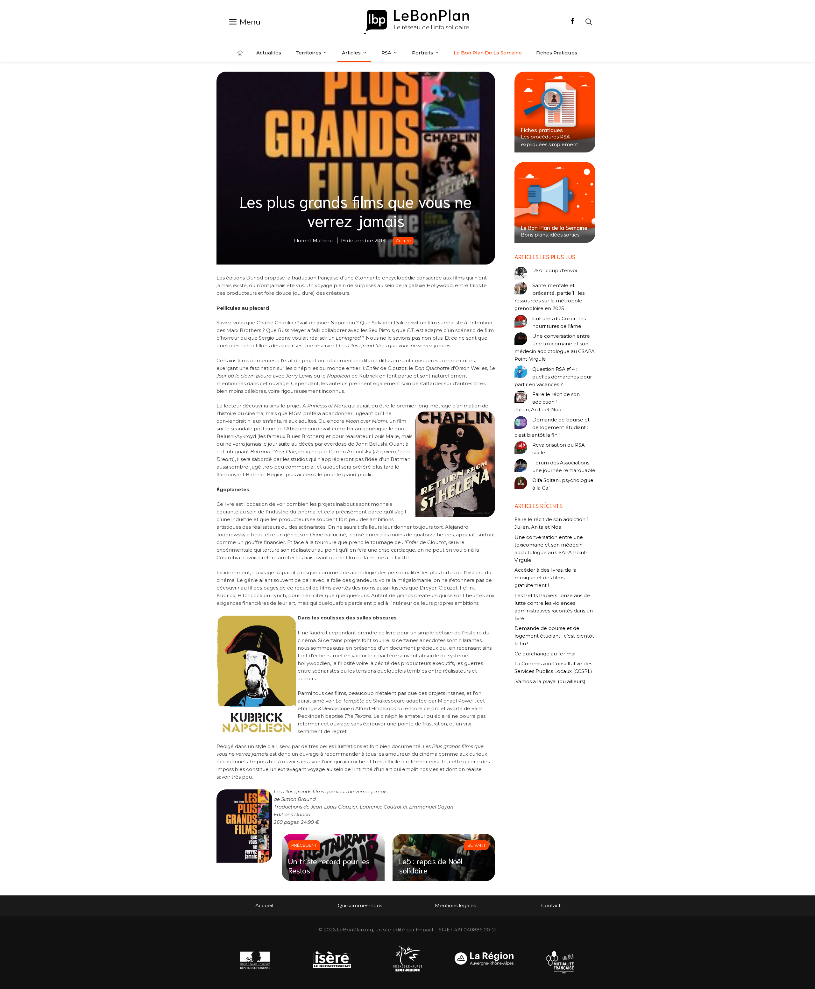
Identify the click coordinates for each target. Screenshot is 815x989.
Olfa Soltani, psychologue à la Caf (562, 484)
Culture (403, 240)
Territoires (308, 53)
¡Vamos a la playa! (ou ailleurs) (549, 681)
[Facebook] (572, 22)
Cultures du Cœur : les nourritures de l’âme (559, 322)
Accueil (240, 53)
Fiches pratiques (556, 53)
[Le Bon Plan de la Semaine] (554, 202)
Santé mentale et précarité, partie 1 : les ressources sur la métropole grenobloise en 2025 (549, 296)
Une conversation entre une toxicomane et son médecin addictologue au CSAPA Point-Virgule (554, 347)
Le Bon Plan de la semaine (488, 53)
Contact (551, 905)
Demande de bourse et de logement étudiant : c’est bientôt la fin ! (552, 427)
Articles (351, 53)
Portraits (422, 53)
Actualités (268, 53)
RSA (386, 53)
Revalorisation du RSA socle (558, 449)
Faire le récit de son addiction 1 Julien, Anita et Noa (547, 402)
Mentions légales (455, 905)
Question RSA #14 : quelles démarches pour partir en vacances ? (553, 376)
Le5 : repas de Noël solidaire (431, 865)
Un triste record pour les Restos (329, 865)
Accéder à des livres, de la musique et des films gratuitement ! (545, 577)
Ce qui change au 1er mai (544, 654)
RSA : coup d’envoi (554, 270)
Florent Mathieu (313, 240)
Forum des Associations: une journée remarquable (563, 466)
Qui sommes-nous (360, 905)
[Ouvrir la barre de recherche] (588, 22)
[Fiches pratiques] (554, 112)
